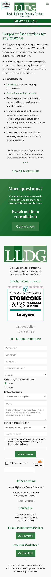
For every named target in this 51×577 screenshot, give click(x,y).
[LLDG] (25, 9)
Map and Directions (25, 500)
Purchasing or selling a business (21, 93)
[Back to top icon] (25, 559)
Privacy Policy (25, 326)
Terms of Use (25, 332)
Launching (12, 84)
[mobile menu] (47, 3)
